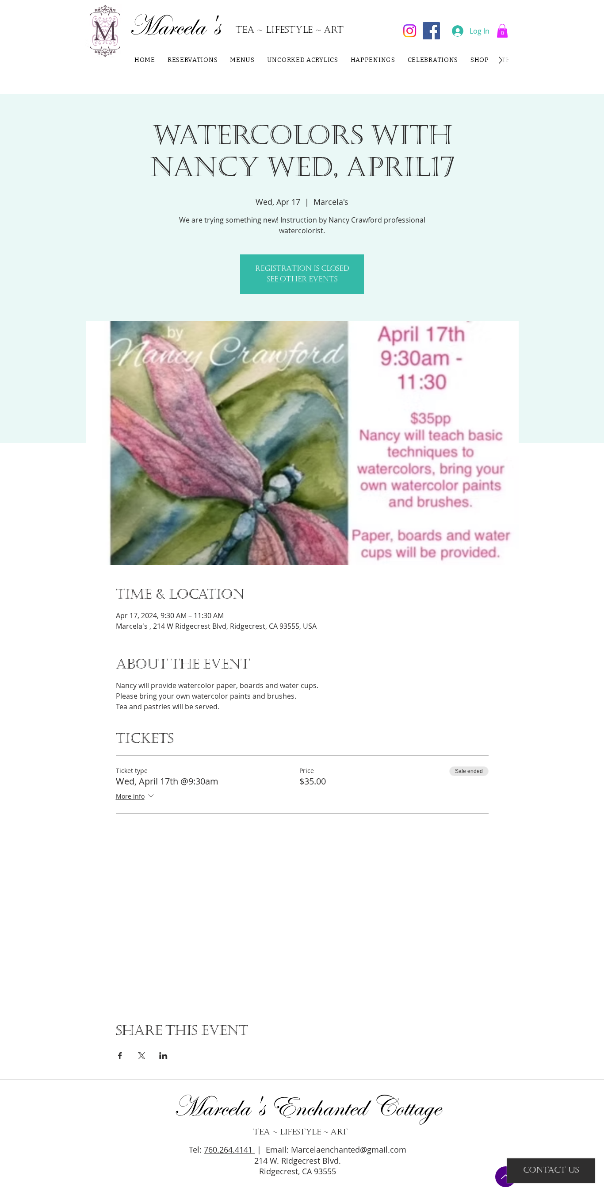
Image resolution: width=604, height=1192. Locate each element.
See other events (302, 279)
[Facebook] (431, 30)
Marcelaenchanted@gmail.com (348, 1149)
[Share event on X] (142, 1055)
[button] (502, 31)
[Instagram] (409, 30)
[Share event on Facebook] (120, 1055)
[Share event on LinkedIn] (163, 1055)
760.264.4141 (229, 1149)
